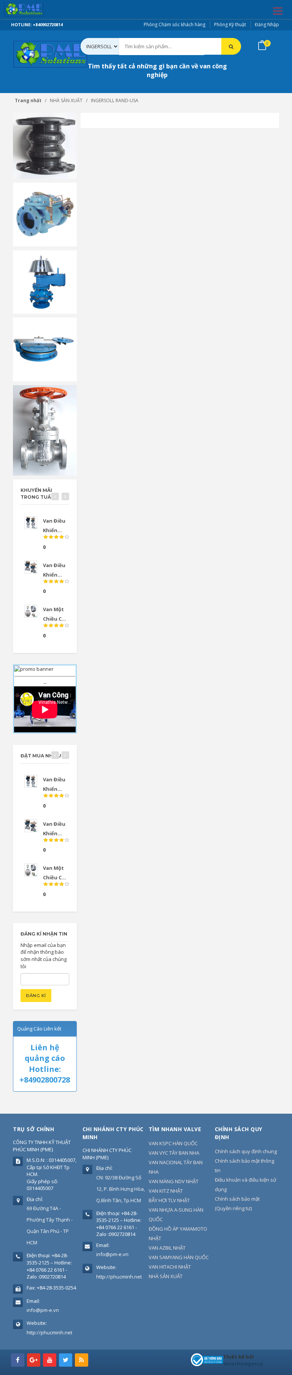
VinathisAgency (243, 1363)
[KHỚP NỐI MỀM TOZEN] (45, 145)
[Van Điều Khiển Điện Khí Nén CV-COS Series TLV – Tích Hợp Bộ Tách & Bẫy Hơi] (30, 522)
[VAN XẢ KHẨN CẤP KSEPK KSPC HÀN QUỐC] (45, 348)
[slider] (56, 537)
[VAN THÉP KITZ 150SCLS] (45, 429)
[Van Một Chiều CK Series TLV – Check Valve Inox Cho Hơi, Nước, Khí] (30, 611)
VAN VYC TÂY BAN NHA (174, 1152)
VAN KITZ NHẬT (166, 1190)
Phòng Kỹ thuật (230, 24)
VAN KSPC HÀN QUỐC (173, 1143)
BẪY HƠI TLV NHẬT (169, 1200)
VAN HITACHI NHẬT (170, 1266)
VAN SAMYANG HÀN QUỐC (179, 1257)
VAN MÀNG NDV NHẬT (173, 1181)
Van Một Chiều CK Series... (54, 877)
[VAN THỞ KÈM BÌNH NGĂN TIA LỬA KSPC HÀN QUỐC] (45, 281)
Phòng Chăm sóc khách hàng (174, 24)
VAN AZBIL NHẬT (167, 1247)
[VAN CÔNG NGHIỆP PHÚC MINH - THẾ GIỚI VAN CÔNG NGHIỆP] (34, 9)
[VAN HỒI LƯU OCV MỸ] (45, 213)
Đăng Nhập (267, 24)
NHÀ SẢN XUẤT (165, 1276)
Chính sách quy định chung (246, 1151)
